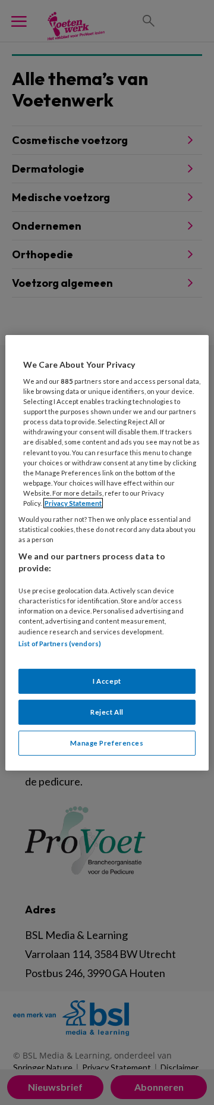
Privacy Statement (73, 503)
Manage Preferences (106, 743)
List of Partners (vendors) (59, 643)
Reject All (107, 712)
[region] (107, 552)
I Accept (107, 681)
